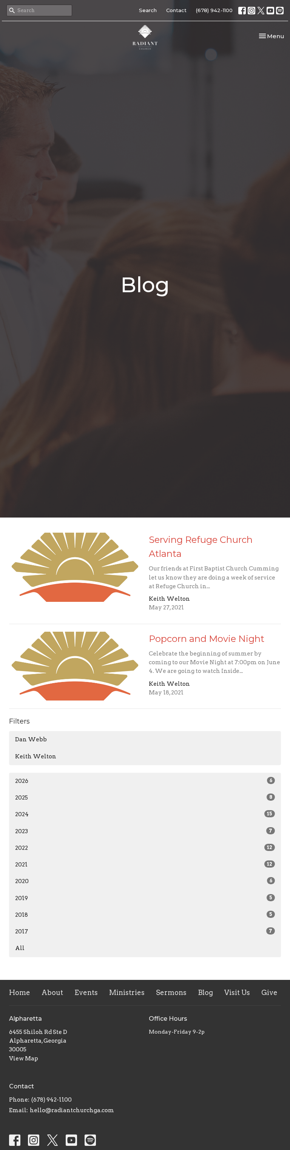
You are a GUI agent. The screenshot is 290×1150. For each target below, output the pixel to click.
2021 (143, 864)
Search (148, 10)
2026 (143, 781)
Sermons (171, 993)
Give (269, 993)
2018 (143, 914)
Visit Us (237, 993)
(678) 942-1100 (214, 10)
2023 (143, 831)
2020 (143, 881)
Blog (205, 993)
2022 (143, 848)
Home (19, 993)
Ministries (127, 993)
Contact (176, 10)
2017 (143, 931)
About (52, 993)
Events (86, 993)
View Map (23, 1058)
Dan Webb (31, 739)
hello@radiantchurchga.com (72, 1110)
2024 (143, 814)
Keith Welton (35, 756)
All (20, 948)
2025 (143, 797)
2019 (143, 898)
